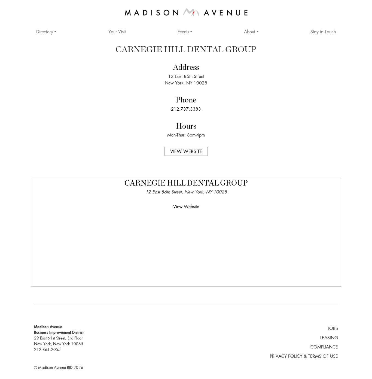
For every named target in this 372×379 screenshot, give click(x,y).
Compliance (324, 347)
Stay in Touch (323, 32)
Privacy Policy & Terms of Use (304, 356)
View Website (186, 152)
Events (183, 32)
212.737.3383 (186, 109)
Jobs (333, 329)
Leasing (329, 338)
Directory (44, 32)
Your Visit (117, 32)
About (249, 32)
